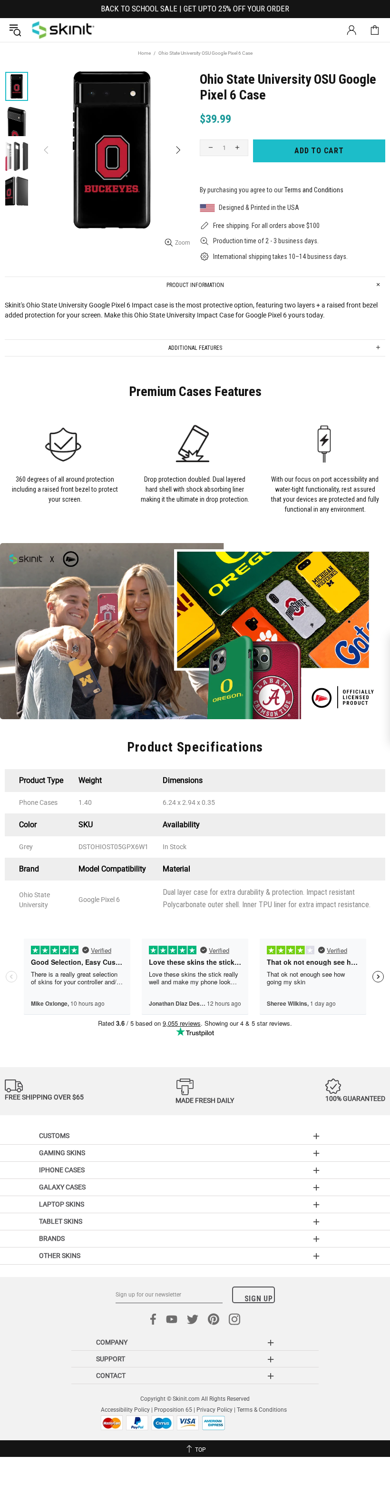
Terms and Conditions (313, 190)
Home (144, 53)
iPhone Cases (62, 1170)
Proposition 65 (173, 1409)
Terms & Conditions (262, 1409)
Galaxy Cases (62, 1187)
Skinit (63, 30)
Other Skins (59, 1255)
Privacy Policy (214, 1409)
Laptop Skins (61, 1204)
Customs (54, 1135)
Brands (52, 1238)
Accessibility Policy (125, 1409)
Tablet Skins (60, 1221)
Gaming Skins (62, 1153)
